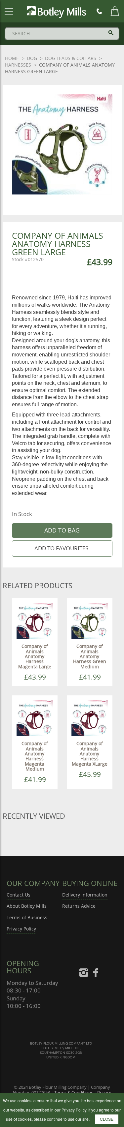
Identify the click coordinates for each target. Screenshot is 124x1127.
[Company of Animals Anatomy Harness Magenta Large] (35, 620)
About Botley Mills (27, 906)
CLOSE (106, 1119)
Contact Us (18, 895)
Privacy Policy (21, 929)
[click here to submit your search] (111, 33)
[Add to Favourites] (62, 548)
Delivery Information (84, 895)
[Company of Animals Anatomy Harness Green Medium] (89, 620)
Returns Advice (79, 906)
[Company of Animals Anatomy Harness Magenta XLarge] (89, 718)
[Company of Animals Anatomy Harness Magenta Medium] (35, 718)
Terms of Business (27, 917)
